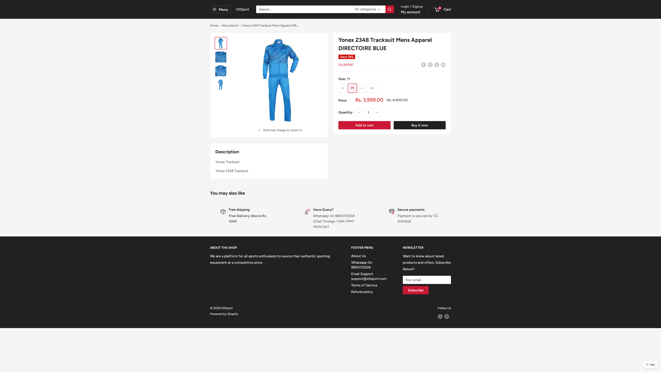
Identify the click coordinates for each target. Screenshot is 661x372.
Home (214, 25)
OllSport (346, 65)
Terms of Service (364, 285)
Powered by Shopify (224, 314)
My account (410, 12)
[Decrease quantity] (359, 112)
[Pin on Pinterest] (430, 64)
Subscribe (415, 290)
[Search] (389, 9)
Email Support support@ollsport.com (368, 276)
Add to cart (364, 125)
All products (230, 25)
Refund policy (362, 292)
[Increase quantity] (377, 112)
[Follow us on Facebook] (440, 316)
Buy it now (419, 125)
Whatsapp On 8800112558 (361, 264)
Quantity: (345, 112)
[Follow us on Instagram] (446, 316)
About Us (358, 256)
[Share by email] (443, 64)
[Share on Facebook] (423, 64)
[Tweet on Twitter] (436, 64)
